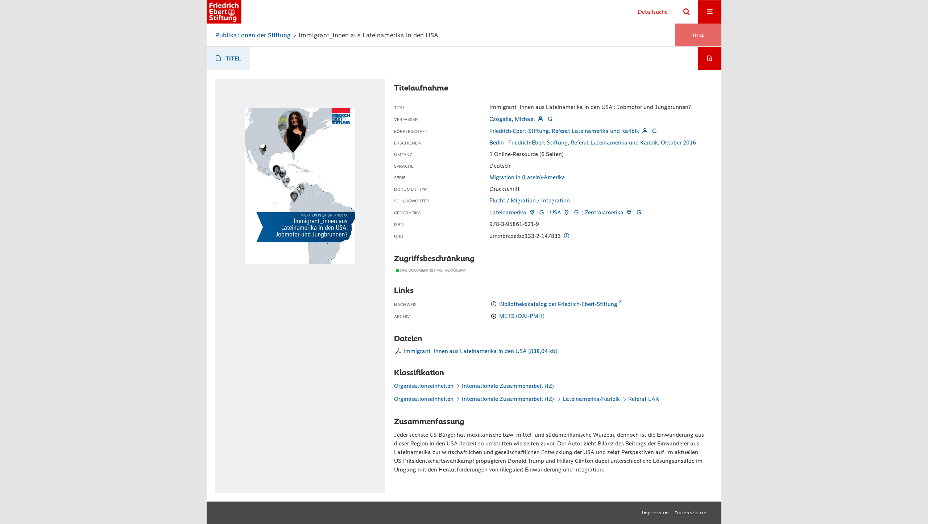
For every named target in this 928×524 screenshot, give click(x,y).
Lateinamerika (507, 212)
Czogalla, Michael (512, 119)
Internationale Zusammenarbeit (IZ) (508, 385)
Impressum (655, 512)
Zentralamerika (604, 212)
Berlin (496, 142)
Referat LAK (643, 398)
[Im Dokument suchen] (709, 58)
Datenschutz (691, 512)
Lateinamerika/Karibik (591, 398)
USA (555, 212)
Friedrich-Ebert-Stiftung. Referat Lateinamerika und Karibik (564, 130)
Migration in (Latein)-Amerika (527, 177)
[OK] (686, 12)
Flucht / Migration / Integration (529, 200)
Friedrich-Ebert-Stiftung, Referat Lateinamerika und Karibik (583, 142)
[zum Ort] (532, 212)
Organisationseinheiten (423, 385)
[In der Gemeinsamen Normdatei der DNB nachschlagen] (550, 119)
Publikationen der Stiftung (253, 35)
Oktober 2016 (678, 142)
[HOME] (224, 12)
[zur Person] (540, 119)
